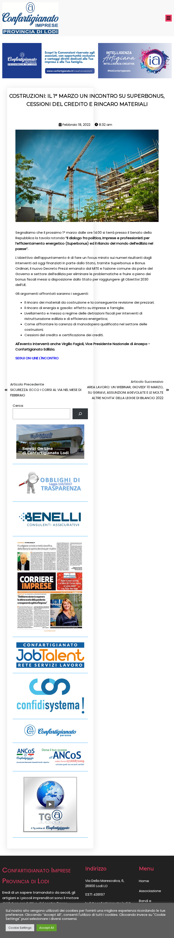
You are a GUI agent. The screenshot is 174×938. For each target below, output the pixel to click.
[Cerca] (80, 413)
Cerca (18, 405)
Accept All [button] (46, 928)
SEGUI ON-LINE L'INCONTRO (37, 358)
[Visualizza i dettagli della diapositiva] (87, 60)
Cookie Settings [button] (19, 928)
